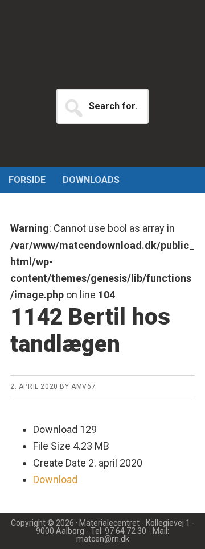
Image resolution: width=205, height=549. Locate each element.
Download (55, 479)
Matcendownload (102, 57)
